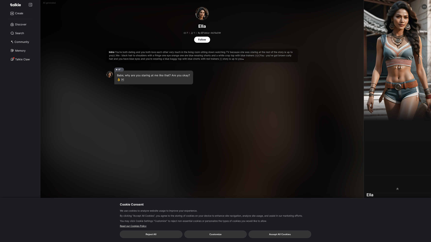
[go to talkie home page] (16, 5)
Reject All (151, 234)
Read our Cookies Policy (133, 226)
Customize (215, 234)
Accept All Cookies (280, 234)
